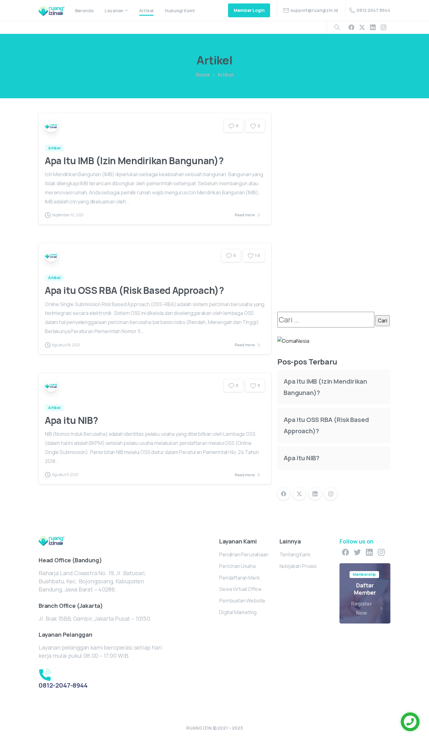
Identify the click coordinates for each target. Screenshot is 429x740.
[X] (362, 27)
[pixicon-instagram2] (381, 552)
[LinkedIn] (372, 27)
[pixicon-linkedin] (369, 552)
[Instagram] (383, 27)
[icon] (79, 674)
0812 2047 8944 (373, 10)
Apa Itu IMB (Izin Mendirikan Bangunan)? (134, 160)
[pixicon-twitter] (357, 552)
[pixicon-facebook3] (345, 552)
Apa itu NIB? (71, 420)
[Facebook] (351, 27)
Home (203, 74)
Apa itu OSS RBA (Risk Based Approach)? (134, 290)
